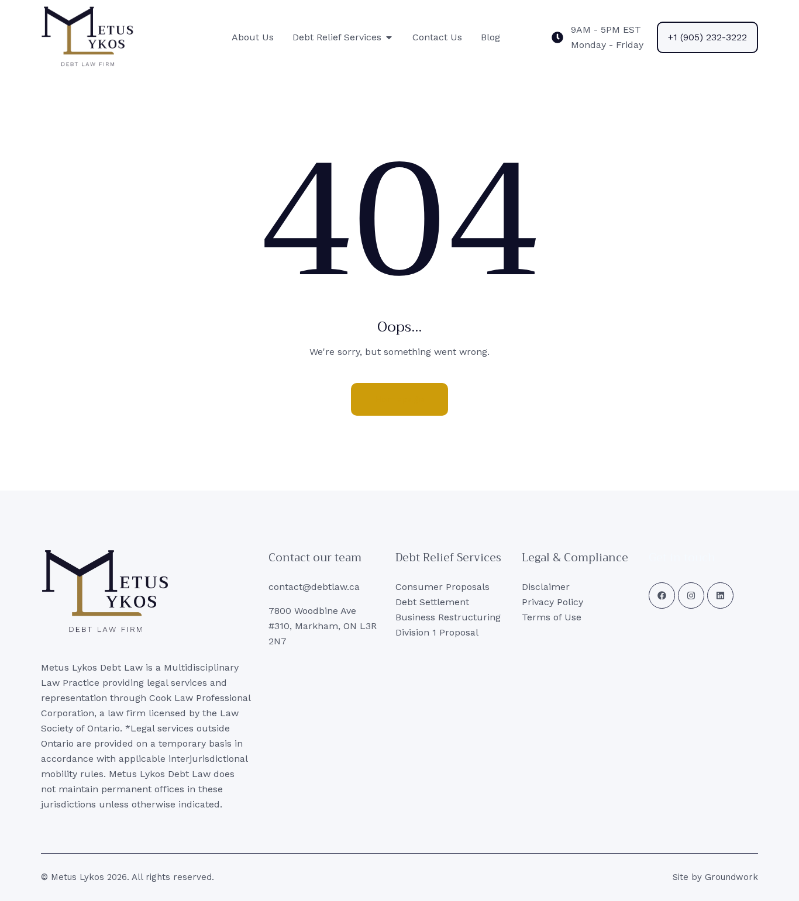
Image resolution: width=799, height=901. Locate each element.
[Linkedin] (720, 595)
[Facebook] (662, 595)
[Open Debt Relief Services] (389, 37)
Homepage (399, 399)
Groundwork (731, 877)
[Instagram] (691, 595)
